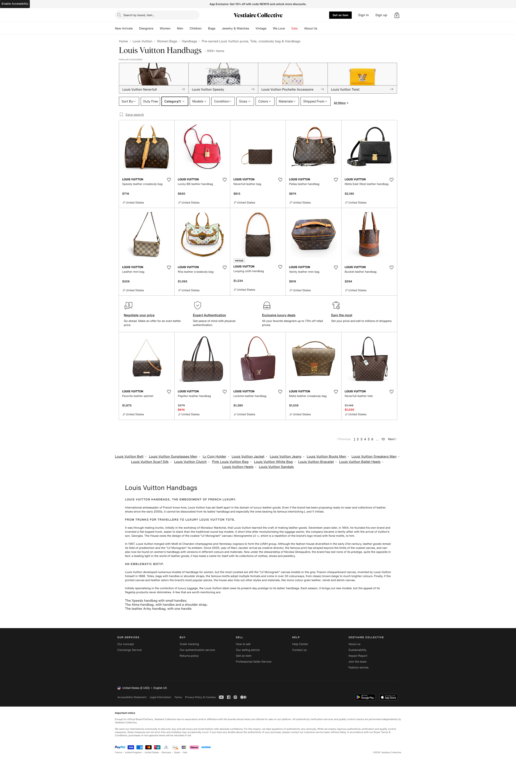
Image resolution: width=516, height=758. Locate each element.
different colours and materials (222, 552)
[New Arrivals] (135, 28)
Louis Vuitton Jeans (285, 456)
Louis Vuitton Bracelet (316, 461)
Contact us (299, 650)
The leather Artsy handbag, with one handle (158, 608)
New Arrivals (124, 28)
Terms (178, 697)
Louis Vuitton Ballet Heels (360, 461)
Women (165, 28)
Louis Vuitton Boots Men (326, 456)
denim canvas (346, 580)
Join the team (358, 662)
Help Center (300, 644)
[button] (397, 15)
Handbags (189, 41)
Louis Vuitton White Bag (273, 461)
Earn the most (341, 315)
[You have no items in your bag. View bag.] (397, 15)
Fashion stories (358, 667)
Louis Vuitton (142, 41)
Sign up (381, 15)
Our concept (125, 644)
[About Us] (320, 28)
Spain (177, 752)
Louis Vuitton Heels (237, 466)
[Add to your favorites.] (168, 179)
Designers (146, 28)
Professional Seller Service (253, 662)
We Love (279, 28)
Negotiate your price (139, 315)
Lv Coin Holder (214, 456)
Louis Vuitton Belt (129, 456)
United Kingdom (133, 752)
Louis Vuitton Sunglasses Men (173, 456)
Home (123, 41)
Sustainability (357, 650)
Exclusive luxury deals (278, 315)
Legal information (160, 697)
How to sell (243, 644)
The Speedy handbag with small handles (155, 600)
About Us (310, 28)
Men (180, 28)
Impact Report (358, 656)
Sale (294, 28)
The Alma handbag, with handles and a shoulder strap (166, 604)
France (118, 752)
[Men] (186, 28)
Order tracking (189, 644)
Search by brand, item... (139, 15)
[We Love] (288, 28)
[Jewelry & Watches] (252, 28)
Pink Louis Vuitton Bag (230, 461)
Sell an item (340, 15)
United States (152, 752)
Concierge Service (129, 650)
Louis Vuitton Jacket (248, 456)
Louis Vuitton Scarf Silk (150, 461)
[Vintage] (269, 28)
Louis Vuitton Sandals (276, 466)
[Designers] (156, 28)
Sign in (363, 15)
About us (354, 644)
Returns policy (189, 656)
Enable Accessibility (15, 4)
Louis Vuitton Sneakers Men (374, 456)
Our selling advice (248, 650)
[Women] (173, 28)
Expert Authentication (209, 315)
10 (383, 439)
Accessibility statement (131, 697)
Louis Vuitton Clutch (190, 461)
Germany (166, 752)
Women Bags (167, 41)
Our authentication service (197, 650)
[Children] (204, 28)
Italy (185, 752)
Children (196, 28)
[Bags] (218, 28)
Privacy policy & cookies (200, 697)
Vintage (260, 28)
